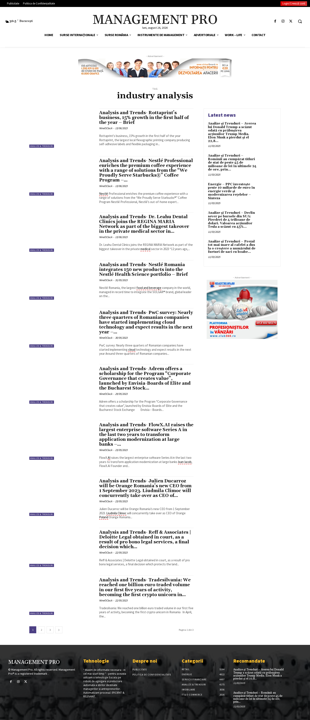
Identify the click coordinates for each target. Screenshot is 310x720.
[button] (300, 21)
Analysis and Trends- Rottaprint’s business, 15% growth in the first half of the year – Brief (144, 117)
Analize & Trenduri (41, 146)
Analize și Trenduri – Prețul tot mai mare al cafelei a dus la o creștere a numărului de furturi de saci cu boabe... (231, 247)
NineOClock (105, 128)
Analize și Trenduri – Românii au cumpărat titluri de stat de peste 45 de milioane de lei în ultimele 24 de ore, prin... (232, 163)
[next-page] (58, 629)
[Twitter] (291, 21)
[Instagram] (283, 21)
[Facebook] (275, 21)
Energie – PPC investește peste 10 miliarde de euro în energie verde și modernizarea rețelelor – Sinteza (231, 191)
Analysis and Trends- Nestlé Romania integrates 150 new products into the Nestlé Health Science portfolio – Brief (143, 269)
